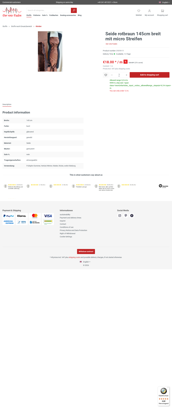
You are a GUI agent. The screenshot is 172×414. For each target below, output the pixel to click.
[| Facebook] (132, 216)
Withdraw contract (86, 251)
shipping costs (74, 257)
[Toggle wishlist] (106, 75)
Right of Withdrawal (67, 233)
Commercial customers (12, 2)
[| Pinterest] (126, 216)
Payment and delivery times (70, 218)
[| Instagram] (120, 216)
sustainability (65, 215)
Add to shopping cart (149, 75)
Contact (63, 224)
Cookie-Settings (66, 237)
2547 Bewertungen (10, 200)
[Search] (74, 10)
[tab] (7, 104)
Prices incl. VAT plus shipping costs (116, 69)
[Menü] (167, 387)
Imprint (62, 221)
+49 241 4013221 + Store (107, 2)
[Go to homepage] (12, 12)
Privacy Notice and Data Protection (73, 230)
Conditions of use (66, 227)
